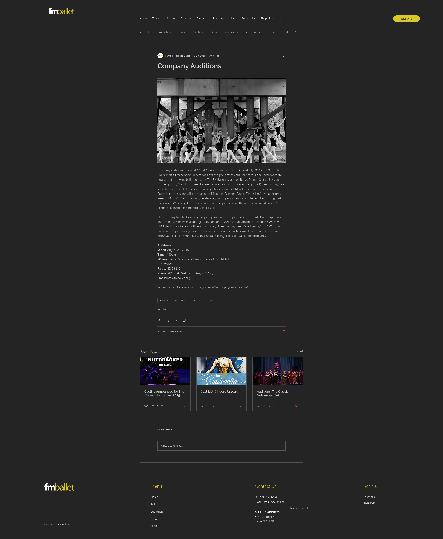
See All (299, 350)
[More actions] (283, 56)
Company (196, 300)
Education (157, 511)
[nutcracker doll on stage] (165, 371)
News (154, 525)
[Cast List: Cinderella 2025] (222, 371)
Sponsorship (231, 32)
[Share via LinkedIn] (176, 320)
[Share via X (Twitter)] (167, 320)
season (210, 300)
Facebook (369, 496)
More (288, 32)
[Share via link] (184, 320)
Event (275, 32)
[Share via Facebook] (159, 320)
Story (214, 32)
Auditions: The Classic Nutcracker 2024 (272, 393)
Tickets (155, 504)
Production (164, 32)
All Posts (145, 32)
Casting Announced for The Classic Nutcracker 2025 (164, 393)
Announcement (255, 32)
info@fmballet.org (273, 501)
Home (154, 496)
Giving (182, 32)
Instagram (369, 502)
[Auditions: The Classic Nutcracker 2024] (278, 371)
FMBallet (164, 300)
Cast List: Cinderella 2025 (219, 391)
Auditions (198, 32)
